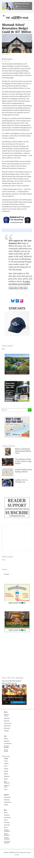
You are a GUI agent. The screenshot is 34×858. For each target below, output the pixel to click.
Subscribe (7, 825)
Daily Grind (7, 726)
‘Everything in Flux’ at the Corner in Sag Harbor (23, 461)
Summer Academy (6, 838)
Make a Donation (6, 834)
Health (6, 771)
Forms (6, 820)
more (3, 349)
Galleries (6, 741)
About (5, 812)
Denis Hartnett (8, 59)
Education (7, 728)
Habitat (6, 768)
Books (6, 738)
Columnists (7, 797)
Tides (5, 789)
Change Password (7, 830)
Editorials (6, 800)
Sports (6, 779)
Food (5, 766)
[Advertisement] (17, 656)
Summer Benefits (6, 746)
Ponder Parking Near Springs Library (23, 470)
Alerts (5, 827)
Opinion (6, 795)
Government (7, 723)
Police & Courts (6, 715)
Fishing (6, 763)
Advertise (6, 815)
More (5, 810)
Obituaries (7, 718)
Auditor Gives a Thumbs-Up (21, 481)
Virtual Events (6, 750)
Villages (6, 730)
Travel (6, 761)
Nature (6, 774)
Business (6, 721)
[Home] (17, 17)
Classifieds (7, 817)
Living (6, 758)
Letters (6, 804)
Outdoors (6, 776)
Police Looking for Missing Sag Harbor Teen (23, 451)
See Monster (7, 743)
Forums (6, 574)
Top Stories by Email (7, 842)
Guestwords (7, 802)
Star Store (7, 822)
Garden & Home (7, 786)
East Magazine (7, 782)
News (5, 712)
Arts (5, 736)
